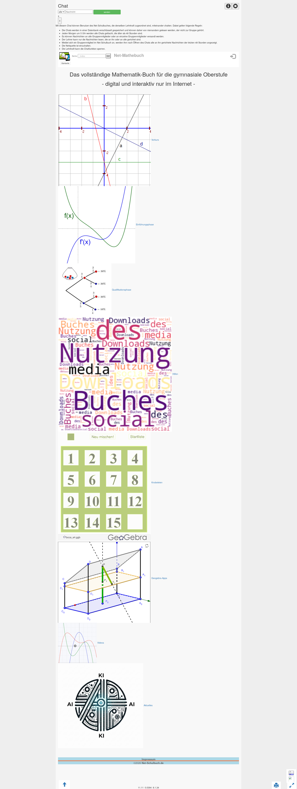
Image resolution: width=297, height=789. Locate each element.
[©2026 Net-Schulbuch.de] (148, 768)
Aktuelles (148, 705)
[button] (233, 56)
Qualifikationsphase (121, 289)
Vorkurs (155, 139)
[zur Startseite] (64, 55)
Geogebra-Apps (159, 578)
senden (107, 12)
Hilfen (175, 373)
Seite (74, 55)
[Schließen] (235, 6)
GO (108, 55)
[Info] (228, 6)
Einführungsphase (145, 224)
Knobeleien (156, 482)
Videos (100, 642)
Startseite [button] (65, 63)
